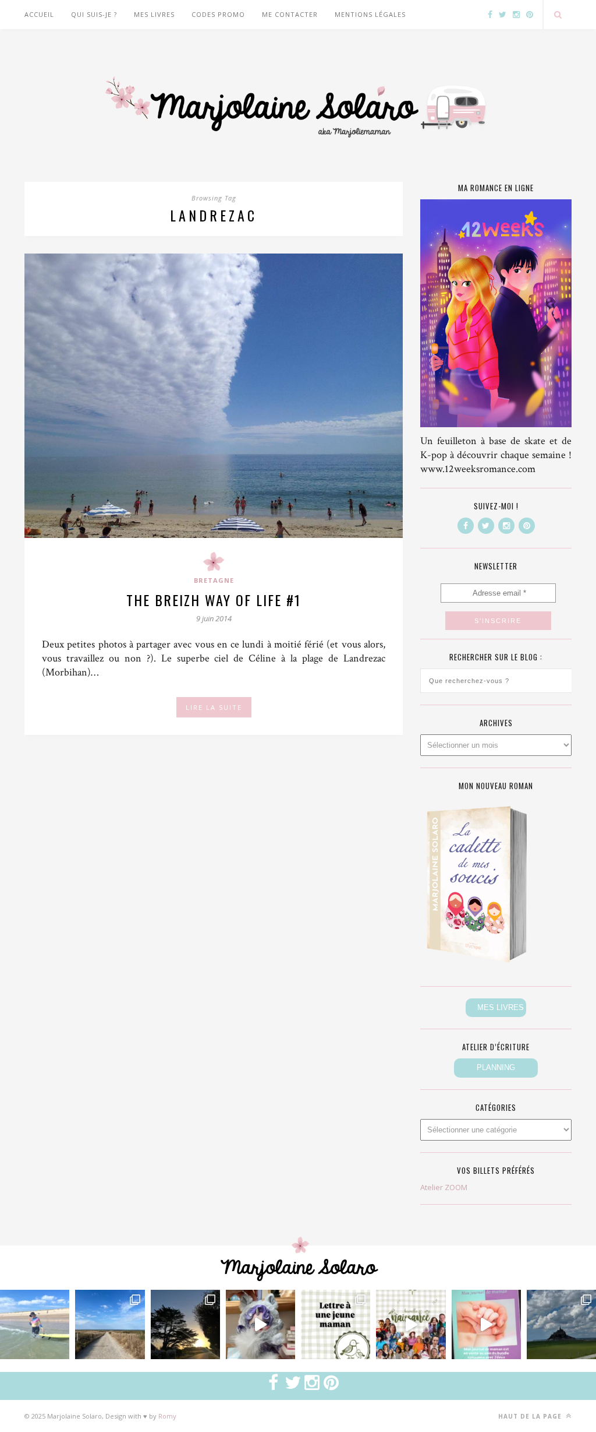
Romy (167, 1416)
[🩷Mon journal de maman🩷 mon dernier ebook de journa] (486, 1324)
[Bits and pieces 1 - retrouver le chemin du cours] (109, 1324)
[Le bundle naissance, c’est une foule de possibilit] (410, 1324)
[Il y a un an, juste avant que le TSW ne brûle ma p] (34, 1324)
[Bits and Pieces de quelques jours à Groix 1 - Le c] (185, 1324)
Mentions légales (370, 14)
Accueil (39, 14)
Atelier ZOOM (443, 1187)
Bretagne (214, 580)
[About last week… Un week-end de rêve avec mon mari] (561, 1324)
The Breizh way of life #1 (213, 599)
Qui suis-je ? (94, 14)
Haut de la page (531, 1416)
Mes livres (154, 14)
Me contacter (290, 14)
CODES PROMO (218, 14)
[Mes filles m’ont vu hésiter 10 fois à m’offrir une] (260, 1324)
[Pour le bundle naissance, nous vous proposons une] (335, 1324)
